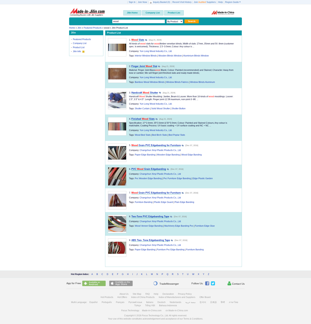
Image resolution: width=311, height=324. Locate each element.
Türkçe (137, 305)
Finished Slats (143, 119)
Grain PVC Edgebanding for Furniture (156, 145)
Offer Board (205, 297)
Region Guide (233, 2)
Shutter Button (179, 108)
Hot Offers (122, 297)
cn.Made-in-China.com (177, 310)
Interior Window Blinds (146, 55)
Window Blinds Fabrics (177, 82)
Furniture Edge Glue (205, 226)
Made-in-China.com (151, 310)
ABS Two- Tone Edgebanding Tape (150, 240)
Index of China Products (143, 297)
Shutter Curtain (142, 108)
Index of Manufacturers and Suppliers (177, 297)
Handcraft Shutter (144, 92)
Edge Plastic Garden (203, 178)
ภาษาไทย (233, 302)
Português (107, 302)
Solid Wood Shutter (160, 108)
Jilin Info (77, 51)
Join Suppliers (205, 2)
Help (220, 2)
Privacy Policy (185, 294)
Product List (78, 47)
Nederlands (175, 302)
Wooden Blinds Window (170, 55)
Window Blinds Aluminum (202, 82)
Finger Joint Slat (144, 66)
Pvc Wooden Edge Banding (148, 178)
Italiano (149, 302)
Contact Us (236, 283)
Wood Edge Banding (191, 154)
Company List (79, 43)
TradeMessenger (166, 283)
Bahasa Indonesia (168, 305)
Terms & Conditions (192, 319)
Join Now (142, 2)
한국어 (203, 302)
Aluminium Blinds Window (196, 55)
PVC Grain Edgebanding (148, 169)
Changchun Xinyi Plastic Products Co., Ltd (160, 150)
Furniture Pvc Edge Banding (170, 249)
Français (120, 302)
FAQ (147, 294)
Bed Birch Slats (159, 135)
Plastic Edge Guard (163, 202)
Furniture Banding (143, 202)
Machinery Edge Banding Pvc (178, 226)
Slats (137, 39)
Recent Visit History (181, 2)
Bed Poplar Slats (177, 135)
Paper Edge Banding (145, 154)
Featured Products (82, 39)
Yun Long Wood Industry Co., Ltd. (156, 51)
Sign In (132, 2)
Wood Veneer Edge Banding (149, 226)
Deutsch (161, 302)
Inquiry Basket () (161, 2)
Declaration (168, 294)
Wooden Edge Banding (168, 154)
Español (93, 302)
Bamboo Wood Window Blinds (149, 82)
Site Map (137, 294)
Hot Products (107, 297)
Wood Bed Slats (142, 135)
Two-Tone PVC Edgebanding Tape (150, 216)
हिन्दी (223, 302)
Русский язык (135, 302)
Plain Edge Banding (184, 202)
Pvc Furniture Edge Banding (177, 178)
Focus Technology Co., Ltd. (155, 315)
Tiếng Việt (150, 305)
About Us (124, 294)
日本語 (213, 302)
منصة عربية (190, 302)
